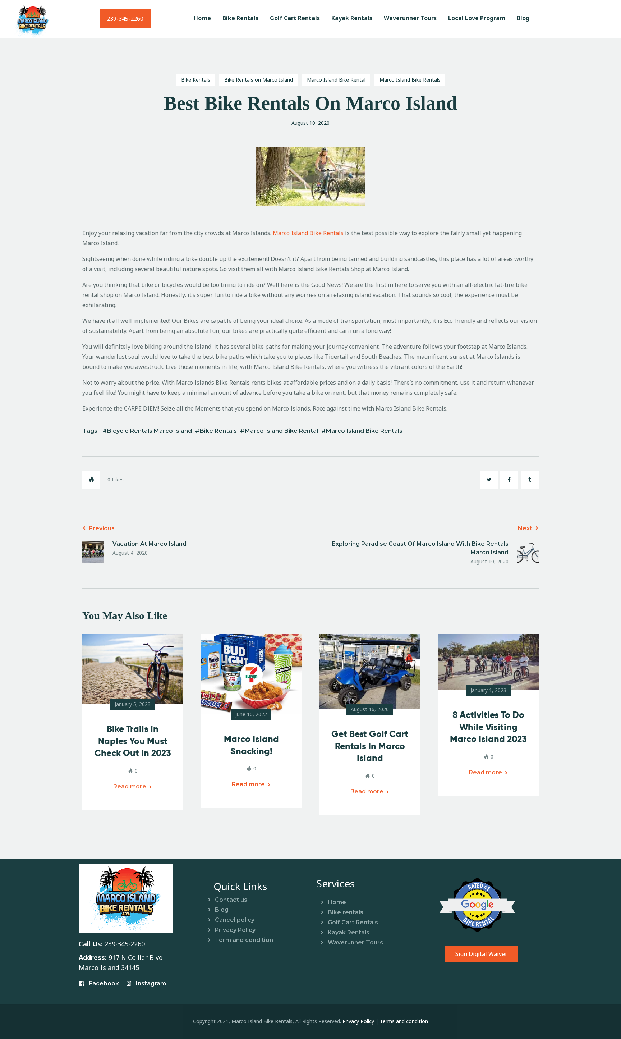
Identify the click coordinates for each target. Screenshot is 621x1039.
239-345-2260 (125, 19)
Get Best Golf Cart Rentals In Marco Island (369, 746)
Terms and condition (404, 1021)
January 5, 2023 (133, 704)
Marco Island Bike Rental (336, 79)
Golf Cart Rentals (353, 922)
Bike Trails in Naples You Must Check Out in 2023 (133, 741)
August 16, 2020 (370, 709)
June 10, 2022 (251, 714)
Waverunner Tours (355, 942)
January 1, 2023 (488, 690)
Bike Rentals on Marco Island (258, 79)
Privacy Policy (235, 929)
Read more (129, 786)
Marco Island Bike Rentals (410, 79)
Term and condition (244, 940)
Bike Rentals (195, 79)
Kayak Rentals (348, 932)
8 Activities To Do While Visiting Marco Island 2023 (488, 727)
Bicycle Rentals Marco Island (149, 430)
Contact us (231, 899)
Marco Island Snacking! (251, 745)
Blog (222, 909)
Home (337, 902)
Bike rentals (345, 912)
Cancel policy (234, 919)
